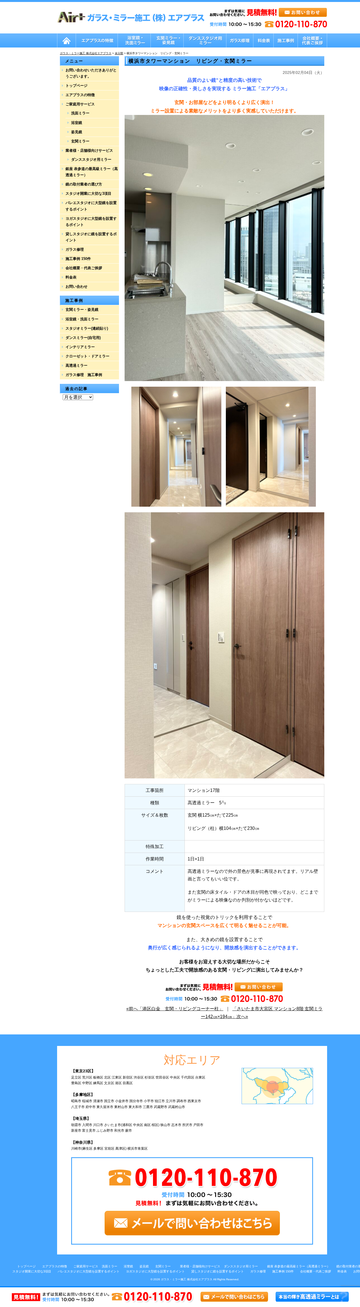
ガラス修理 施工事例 (84, 375)
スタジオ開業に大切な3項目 (88, 193)
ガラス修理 (75, 249)
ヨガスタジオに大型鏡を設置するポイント (91, 221)
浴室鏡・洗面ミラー (82, 319)
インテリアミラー (80, 347)
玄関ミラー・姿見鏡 (82, 309)
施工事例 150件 (78, 259)
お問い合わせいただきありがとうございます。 (91, 73)
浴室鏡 (76, 123)
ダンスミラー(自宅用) (83, 338)
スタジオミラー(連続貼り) (87, 328)
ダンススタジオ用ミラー (91, 159)
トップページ (76, 85)
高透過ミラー (76, 365)
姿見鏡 (76, 132)
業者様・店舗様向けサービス (89, 150)
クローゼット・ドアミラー (87, 356)
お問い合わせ (76, 286)
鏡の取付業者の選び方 (84, 184)
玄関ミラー (80, 141)
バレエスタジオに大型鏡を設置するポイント (91, 206)
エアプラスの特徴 (80, 95)
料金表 (71, 277)
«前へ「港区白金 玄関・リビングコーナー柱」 (174, 1008)
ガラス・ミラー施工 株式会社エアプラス (186, 1279)
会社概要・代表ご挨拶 (84, 268)
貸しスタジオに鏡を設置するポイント (91, 237)
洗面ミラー (80, 113)
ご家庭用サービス (80, 104)
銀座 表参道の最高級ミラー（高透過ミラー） (92, 172)
